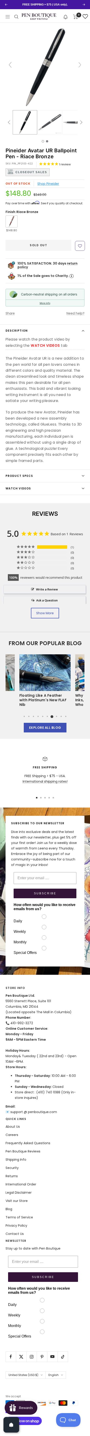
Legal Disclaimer (19, 1192)
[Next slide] (79, 64)
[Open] (11, 1425)
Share (10, 313)
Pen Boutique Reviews (23, 1151)
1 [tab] (24, 716)
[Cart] (75, 16)
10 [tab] (65, 716)
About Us (13, 1126)
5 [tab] (42, 716)
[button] (66, 16)
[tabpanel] (45, 682)
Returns (12, 1176)
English (53, 1375)
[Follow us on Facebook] (11, 1356)
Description (17, 331)
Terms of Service (19, 1217)
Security (12, 1168)
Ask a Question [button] (47, 600)
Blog (9, 1209)
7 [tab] (52, 716)
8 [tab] (56, 716)
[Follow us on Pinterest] (42, 1356)
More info (45, 303)
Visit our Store (17, 1200)
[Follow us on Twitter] (21, 1356)
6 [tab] (47, 716)
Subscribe (45, 893)
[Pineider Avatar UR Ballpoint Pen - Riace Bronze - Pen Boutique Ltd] (25, 122)
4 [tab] (38, 716)
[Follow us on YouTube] (52, 1356)
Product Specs (19, 476)
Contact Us (15, 1233)
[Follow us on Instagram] (31, 1356)
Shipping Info (16, 1159)
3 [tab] (33, 716)
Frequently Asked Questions (28, 1143)
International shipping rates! (45, 781)
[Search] (16, 17)
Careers (12, 1135)
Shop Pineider (48, 183)
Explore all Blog (45, 727)
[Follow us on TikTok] (62, 1356)
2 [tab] (29, 716)
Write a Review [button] (47, 589)
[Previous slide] (10, 64)
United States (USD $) (23, 1375)
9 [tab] (61, 716)
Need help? (75, 313)
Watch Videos (18, 488)
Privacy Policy (16, 1225)
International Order (21, 1184)
